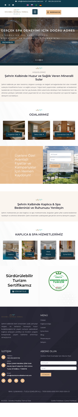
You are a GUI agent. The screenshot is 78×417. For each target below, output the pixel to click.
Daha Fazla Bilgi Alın (7, 42)
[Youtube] (13, 5)
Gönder (55, 166)
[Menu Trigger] (35, 11)
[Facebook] (5, 5)
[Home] (16, 12)
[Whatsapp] (23, 381)
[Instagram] (9, 5)
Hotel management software (14, 64)
